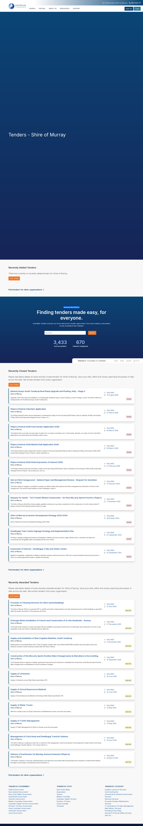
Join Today (14, 278)
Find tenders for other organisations (25, 289)
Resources (64, 8)
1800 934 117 (136, 3)
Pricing (42, 8)
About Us (53, 8)
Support (76, 8)
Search (32, 8)
